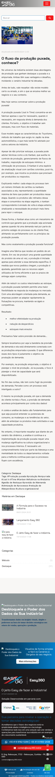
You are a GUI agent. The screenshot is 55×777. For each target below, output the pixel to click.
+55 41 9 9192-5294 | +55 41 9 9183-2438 (29, 742)
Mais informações (27, 661)
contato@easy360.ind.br (29, 748)
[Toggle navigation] (46, 3)
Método (27, 560)
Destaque (16, 473)
